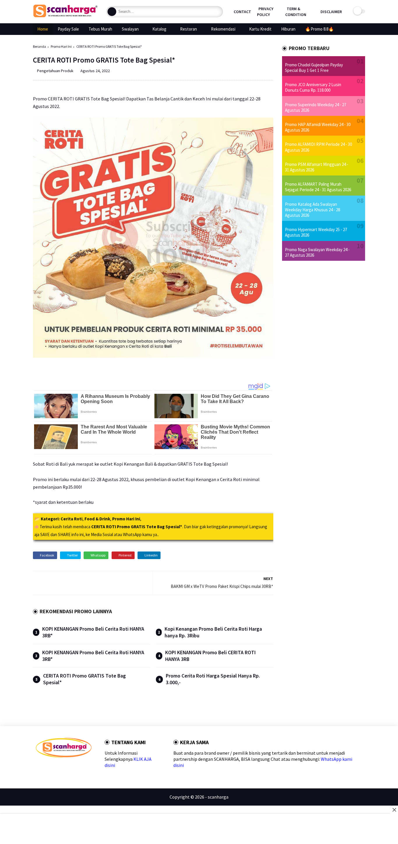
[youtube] (84, 768)
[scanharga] (65, 16)
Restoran (188, 29)
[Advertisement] (199, 829)
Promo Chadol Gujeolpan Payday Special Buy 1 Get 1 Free (314, 67)
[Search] (112, 11)
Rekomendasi (223, 29)
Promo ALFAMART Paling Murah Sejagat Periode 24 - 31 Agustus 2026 (318, 186)
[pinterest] (66, 768)
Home (42, 29)
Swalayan (130, 29)
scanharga (218, 797)
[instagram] (75, 768)
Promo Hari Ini (61, 46)
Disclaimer (331, 11)
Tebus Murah (100, 29)
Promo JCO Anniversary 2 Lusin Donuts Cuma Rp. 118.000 (313, 87)
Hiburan (288, 29)
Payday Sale (68, 29)
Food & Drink (97, 519)
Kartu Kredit (260, 29)
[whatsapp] (56, 768)
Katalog (159, 29)
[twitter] (47, 768)
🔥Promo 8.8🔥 (319, 29)
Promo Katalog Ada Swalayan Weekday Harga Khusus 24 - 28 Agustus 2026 (312, 209)
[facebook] (38, 768)
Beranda (39, 46)
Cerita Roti (71, 519)
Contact (242, 11)
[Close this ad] (394, 810)
